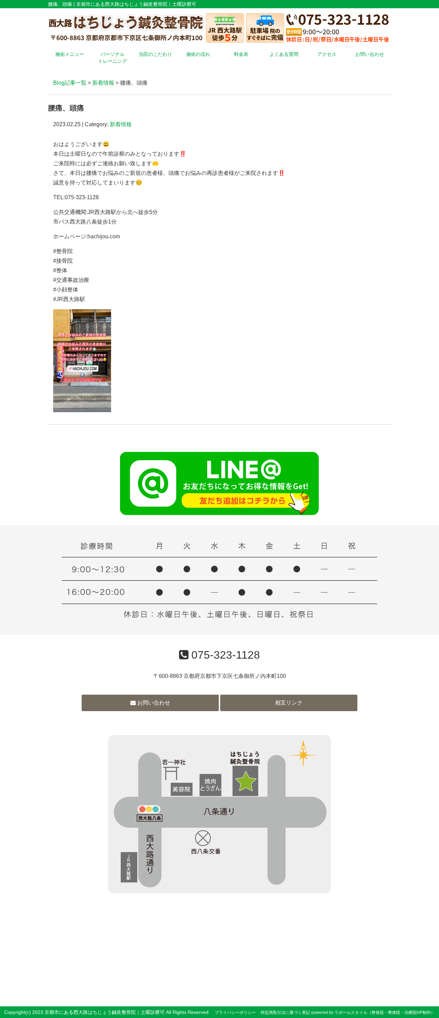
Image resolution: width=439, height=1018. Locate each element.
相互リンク (288, 703)
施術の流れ (198, 54)
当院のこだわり (155, 54)
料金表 (241, 54)
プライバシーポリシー (235, 1012)
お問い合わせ (369, 54)
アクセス (326, 54)
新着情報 (103, 83)
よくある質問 (284, 54)
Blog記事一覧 (69, 83)
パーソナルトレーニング (112, 57)
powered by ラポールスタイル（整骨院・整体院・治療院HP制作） (373, 1012)
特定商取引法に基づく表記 (285, 1012)
